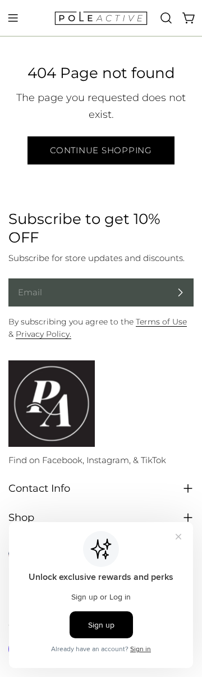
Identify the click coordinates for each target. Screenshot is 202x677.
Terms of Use (161, 321)
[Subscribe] (180, 292)
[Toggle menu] (13, 18)
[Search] (166, 18)
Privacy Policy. (43, 334)
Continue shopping (101, 150)
